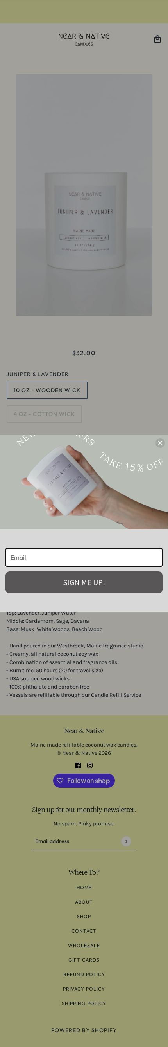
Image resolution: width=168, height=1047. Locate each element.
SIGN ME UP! (84, 582)
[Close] (160, 443)
